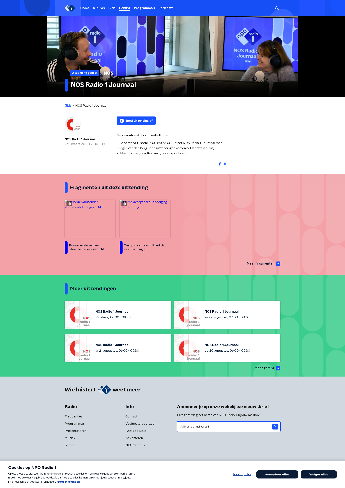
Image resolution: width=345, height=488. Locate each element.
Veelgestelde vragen (140, 423)
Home (85, 8)
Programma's (144, 8)
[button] (276, 8)
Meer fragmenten (260, 263)
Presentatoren (75, 431)
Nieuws (99, 8)
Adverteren (134, 438)
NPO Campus (135, 445)
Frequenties (73, 416)
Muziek (70, 438)
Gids (111, 8)
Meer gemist (264, 368)
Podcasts (165, 8)
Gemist (124, 8)
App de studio (135, 431)
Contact (131, 416)
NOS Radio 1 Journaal (80, 139)
